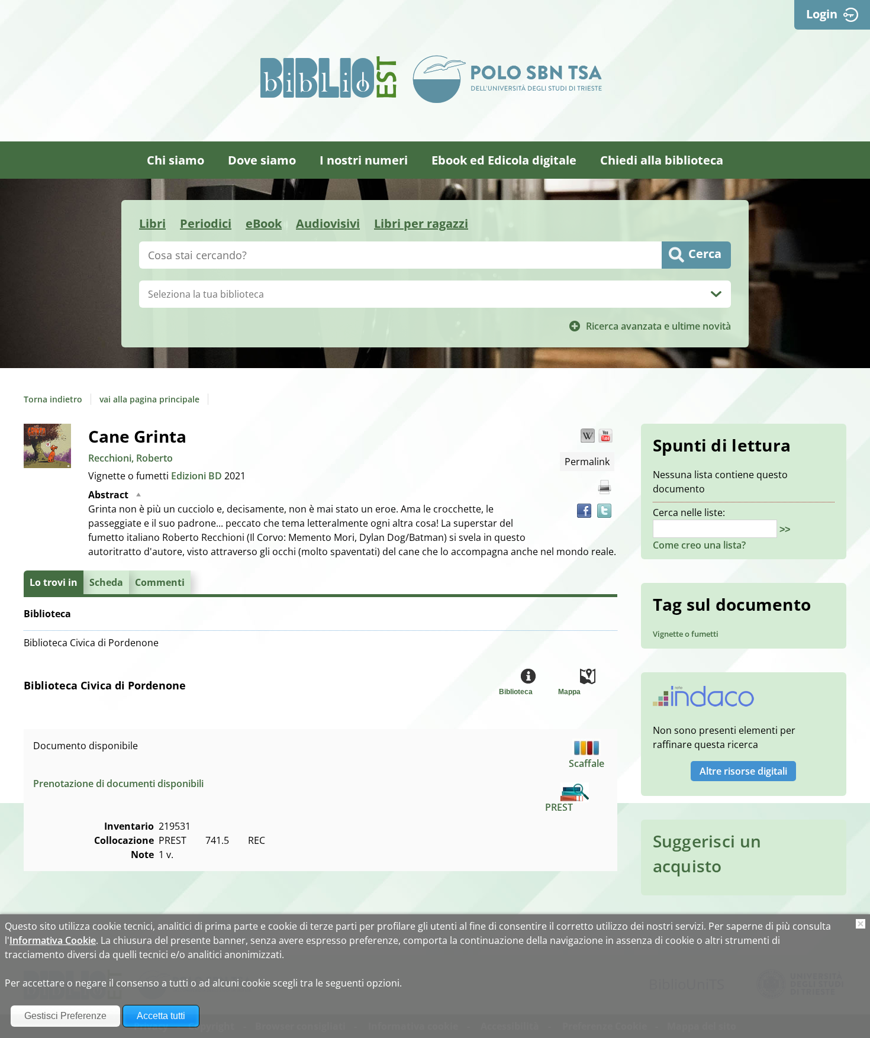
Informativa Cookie (52, 940)
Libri (152, 223)
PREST (559, 807)
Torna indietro (53, 399)
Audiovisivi (328, 223)
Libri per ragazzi (421, 223)
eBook (264, 223)
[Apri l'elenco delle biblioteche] (716, 294)
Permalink (587, 461)
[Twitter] (604, 511)
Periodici (205, 223)
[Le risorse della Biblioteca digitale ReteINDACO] (703, 700)
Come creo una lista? (699, 545)
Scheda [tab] (106, 582)
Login (821, 14)
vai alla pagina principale (149, 399)
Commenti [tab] (160, 582)
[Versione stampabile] (604, 487)
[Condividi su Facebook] (584, 511)
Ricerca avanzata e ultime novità (658, 326)
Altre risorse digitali (743, 771)
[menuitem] (175, 160)
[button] (588, 435)
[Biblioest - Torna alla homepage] (328, 77)
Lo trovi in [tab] (54, 582)
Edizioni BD (197, 475)
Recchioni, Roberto (130, 458)
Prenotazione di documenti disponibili (118, 783)
